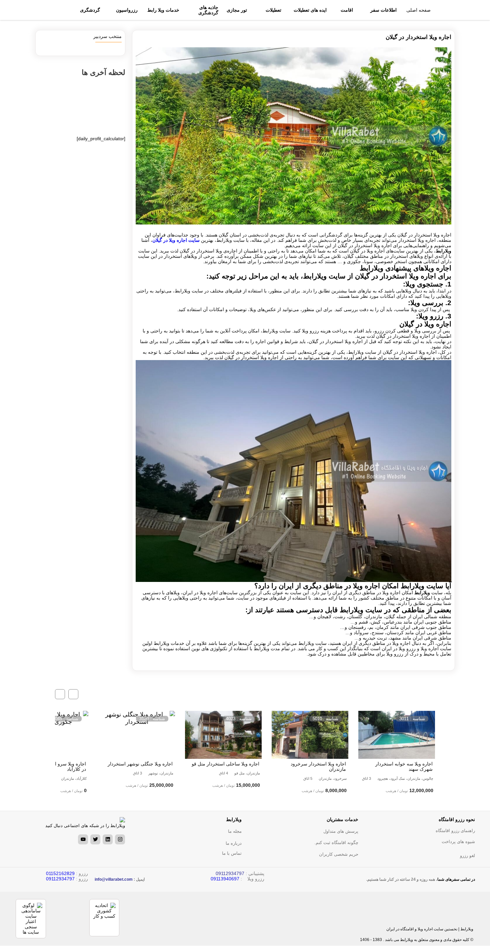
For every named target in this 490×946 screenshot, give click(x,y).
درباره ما (234, 843)
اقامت (347, 10)
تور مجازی (237, 10)
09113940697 (225, 878)
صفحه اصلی (418, 10)
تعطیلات (273, 10)
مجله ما (235, 831)
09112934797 (60, 878)
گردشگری (90, 10)
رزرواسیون (127, 10)
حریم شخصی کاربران (338, 854)
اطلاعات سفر (383, 10)
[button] (73, 694)
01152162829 (60, 873)
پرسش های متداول (340, 831)
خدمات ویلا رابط (163, 10)
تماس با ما (232, 853)
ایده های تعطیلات (310, 10)
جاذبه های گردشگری (208, 10)
